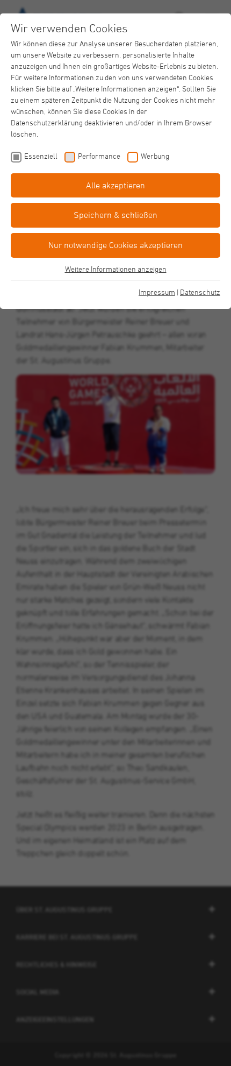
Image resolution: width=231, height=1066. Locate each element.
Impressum (157, 291)
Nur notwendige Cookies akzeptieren (115, 245)
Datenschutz (200, 291)
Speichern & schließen (115, 215)
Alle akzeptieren (115, 185)
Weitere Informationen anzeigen (116, 268)
